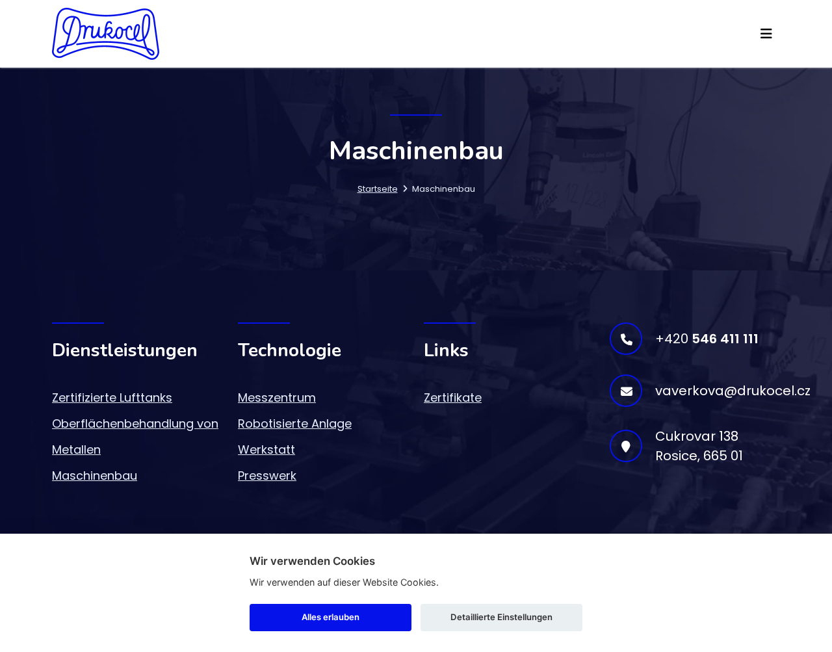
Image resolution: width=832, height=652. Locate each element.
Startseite (378, 188)
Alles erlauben (330, 617)
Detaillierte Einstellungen (501, 617)
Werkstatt (266, 449)
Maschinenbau (94, 475)
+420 (707, 339)
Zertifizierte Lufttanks (112, 397)
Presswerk (267, 475)
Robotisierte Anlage (295, 423)
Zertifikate (453, 397)
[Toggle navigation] (766, 34)
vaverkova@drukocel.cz (733, 391)
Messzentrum (277, 397)
